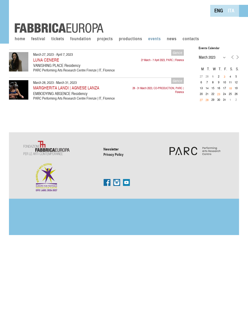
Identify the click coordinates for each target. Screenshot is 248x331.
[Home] (57, 17)
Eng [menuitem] (218, 10)
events (154, 39)
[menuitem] (218, 11)
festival (38, 39)
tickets (57, 39)
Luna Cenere (46, 60)
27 (201, 100)
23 (218, 94)
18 (230, 88)
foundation (80, 39)
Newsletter (111, 149)
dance (177, 52)
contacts (191, 39)
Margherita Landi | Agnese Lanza (66, 88)
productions (130, 39)
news (172, 39)
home (20, 39)
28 (207, 100)
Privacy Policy (113, 154)
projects (105, 39)
